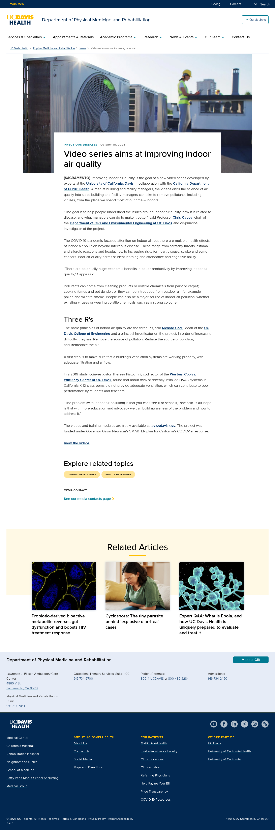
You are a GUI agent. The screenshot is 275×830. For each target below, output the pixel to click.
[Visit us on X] (243, 724)
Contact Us (241, 37)
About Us (80, 743)
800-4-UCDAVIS (152, 678)
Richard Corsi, (173, 328)
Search (262, 4)
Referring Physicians (155, 775)
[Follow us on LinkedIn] (232, 724)
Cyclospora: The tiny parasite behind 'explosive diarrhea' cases (134, 621)
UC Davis (214, 743)
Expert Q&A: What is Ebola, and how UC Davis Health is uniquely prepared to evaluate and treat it (210, 624)
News (83, 48)
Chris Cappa (182, 217)
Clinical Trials (150, 767)
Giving (215, 4)
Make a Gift (251, 659)
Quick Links (257, 19)
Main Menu (14, 4)
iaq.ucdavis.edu (163, 425)
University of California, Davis (110, 183)
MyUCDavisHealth (154, 743)
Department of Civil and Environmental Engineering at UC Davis (121, 223)
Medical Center (17, 737)
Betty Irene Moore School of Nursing (32, 778)
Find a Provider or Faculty (159, 751)
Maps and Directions (88, 767)
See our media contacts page (87, 498)
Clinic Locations (152, 759)
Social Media (83, 759)
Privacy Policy (97, 819)
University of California (224, 759)
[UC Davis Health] (20, 724)
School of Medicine (20, 770)
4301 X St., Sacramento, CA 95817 (247, 819)
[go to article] (64, 586)
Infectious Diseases (80, 145)
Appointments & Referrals (73, 37)
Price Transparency (154, 791)
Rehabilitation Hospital (22, 753)
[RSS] (263, 724)
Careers (235, 4)
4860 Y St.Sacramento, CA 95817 (22, 685)
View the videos (77, 443)
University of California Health (229, 751)
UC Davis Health (19, 48)
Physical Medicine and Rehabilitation (54, 48)
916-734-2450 (217, 678)
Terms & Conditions (73, 819)
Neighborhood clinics (21, 762)
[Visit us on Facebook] (222, 724)
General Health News (82, 474)
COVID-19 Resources (156, 799)
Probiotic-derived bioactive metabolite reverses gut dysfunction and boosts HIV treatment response (59, 624)
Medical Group (16, 786)
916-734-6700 (83, 678)
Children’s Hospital (20, 745)
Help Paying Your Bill (156, 783)
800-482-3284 (178, 678)
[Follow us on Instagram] (253, 724)
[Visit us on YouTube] (213, 724)
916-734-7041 (15, 706)
